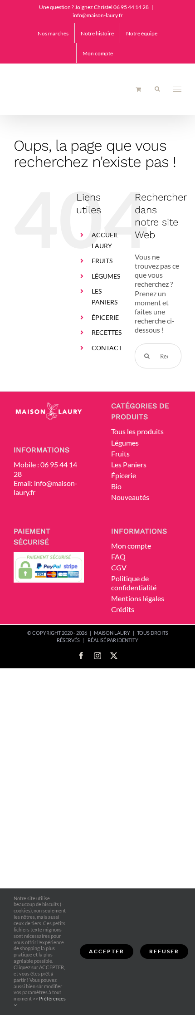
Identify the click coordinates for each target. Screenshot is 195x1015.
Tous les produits (137, 431)
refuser (164, 951)
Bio (116, 486)
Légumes (125, 442)
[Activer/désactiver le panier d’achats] (138, 89)
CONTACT (107, 348)
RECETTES (107, 332)
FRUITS (102, 261)
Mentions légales (137, 598)
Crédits (122, 609)
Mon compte (131, 545)
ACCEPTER (106, 951)
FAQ (118, 556)
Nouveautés (130, 497)
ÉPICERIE (105, 317)
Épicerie (123, 475)
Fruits (120, 453)
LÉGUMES (106, 276)
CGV (119, 567)
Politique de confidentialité (133, 583)
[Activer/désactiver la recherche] (157, 89)
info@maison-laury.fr (98, 15)
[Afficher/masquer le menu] (177, 89)
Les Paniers (128, 464)
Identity (127, 640)
